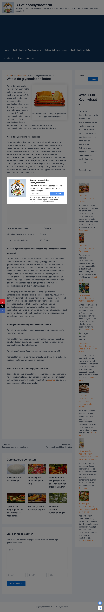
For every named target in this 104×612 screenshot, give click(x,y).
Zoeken (81, 75)
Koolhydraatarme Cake (80, 50)
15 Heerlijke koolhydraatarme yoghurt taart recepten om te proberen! (86, 401)
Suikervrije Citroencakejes (56, 50)
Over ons (30, 58)
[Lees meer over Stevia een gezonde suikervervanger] (58, 498)
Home (6, 50)
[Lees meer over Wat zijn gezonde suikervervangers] (37, 498)
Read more (83, 230)
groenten (51, 380)
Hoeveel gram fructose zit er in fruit (35, 480)
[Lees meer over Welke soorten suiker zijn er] (16, 469)
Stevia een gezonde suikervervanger (57, 509)
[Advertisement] (51, 30)
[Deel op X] (2, 306)
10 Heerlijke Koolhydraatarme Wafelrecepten (86, 248)
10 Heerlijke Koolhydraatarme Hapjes (86, 198)
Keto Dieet (8, 58)
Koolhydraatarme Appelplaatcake (27, 50)
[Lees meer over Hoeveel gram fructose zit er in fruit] (37, 469)
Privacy (19, 58)
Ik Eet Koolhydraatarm (33, 5)
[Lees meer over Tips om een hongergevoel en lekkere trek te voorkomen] (16, 498)
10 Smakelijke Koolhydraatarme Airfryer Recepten (86, 298)
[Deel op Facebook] (2, 310)
